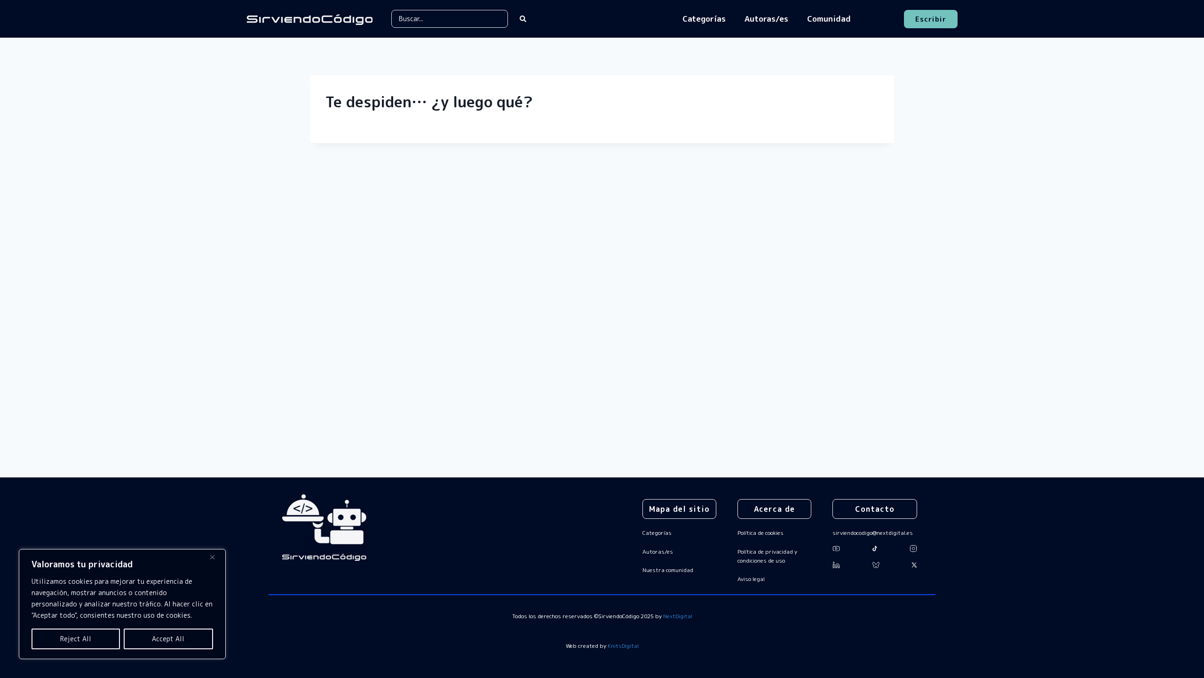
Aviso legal (751, 579)
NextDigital (677, 616)
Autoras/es (766, 18)
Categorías (704, 18)
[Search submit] (523, 19)
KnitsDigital (623, 646)
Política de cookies (760, 533)
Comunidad (829, 18)
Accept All (168, 638)
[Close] (216, 557)
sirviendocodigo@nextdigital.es (872, 533)
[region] (122, 604)
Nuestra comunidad (667, 570)
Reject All (75, 638)
